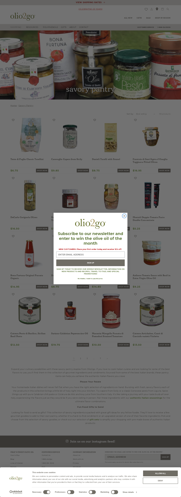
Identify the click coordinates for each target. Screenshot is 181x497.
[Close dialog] (124, 216)
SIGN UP (90, 263)
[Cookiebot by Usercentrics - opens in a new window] (16, 492)
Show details (128, 492)
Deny (160, 481)
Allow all (160, 473)
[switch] (70, 492)
